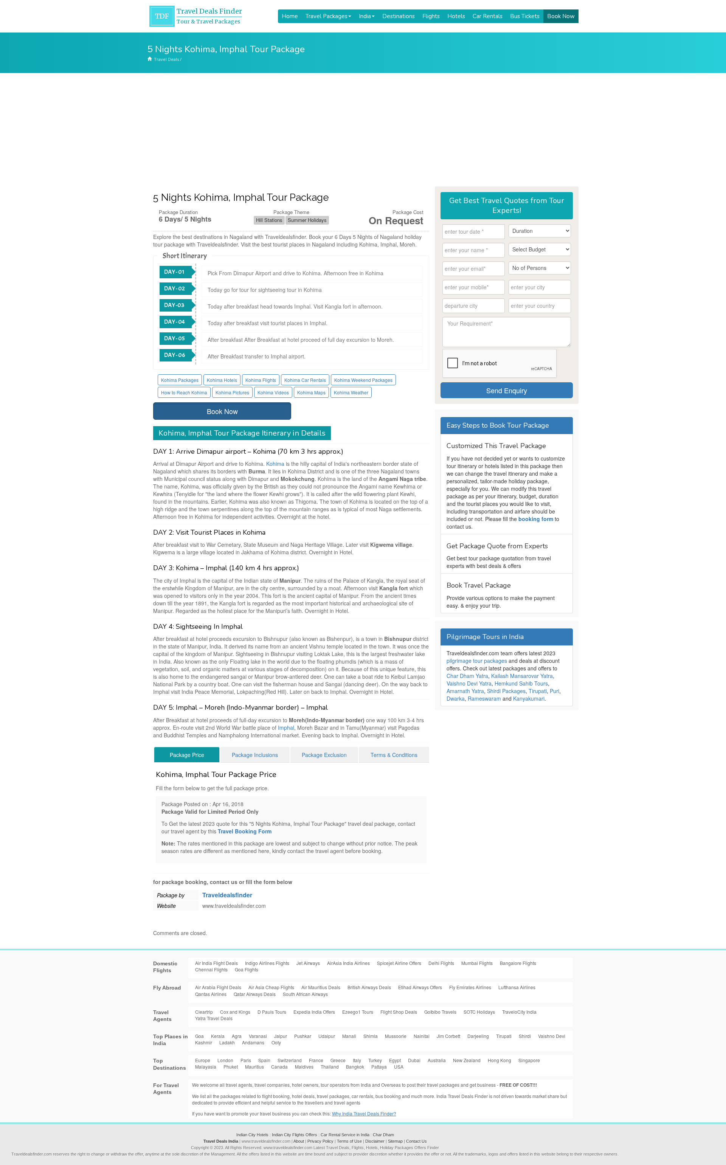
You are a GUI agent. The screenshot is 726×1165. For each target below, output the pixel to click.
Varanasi (258, 1036)
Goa (199, 1036)
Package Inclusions (255, 755)
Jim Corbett (448, 1036)
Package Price (187, 755)
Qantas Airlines (210, 994)
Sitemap (395, 1141)
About (298, 1141)
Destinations (398, 16)
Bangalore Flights (518, 963)
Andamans (253, 1042)
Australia (437, 1060)
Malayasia (205, 1066)
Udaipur (326, 1036)
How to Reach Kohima (184, 392)
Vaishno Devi (551, 1036)
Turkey (375, 1060)
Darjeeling (478, 1036)
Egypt (395, 1060)
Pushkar (302, 1036)
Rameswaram (484, 698)
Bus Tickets (525, 16)
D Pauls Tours (272, 1011)
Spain (264, 1060)
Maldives (304, 1066)
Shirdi (525, 1036)
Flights (431, 16)
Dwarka (456, 698)
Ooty (276, 1042)
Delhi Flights (441, 963)
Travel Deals (166, 59)
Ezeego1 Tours (357, 1011)
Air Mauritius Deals (320, 987)
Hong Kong (499, 1060)
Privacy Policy (320, 1141)
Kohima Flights (260, 380)
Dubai (414, 1060)
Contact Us (416, 1141)
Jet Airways (308, 963)
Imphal (286, 727)
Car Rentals (488, 16)
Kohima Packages (180, 380)
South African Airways (305, 994)
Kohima (275, 463)
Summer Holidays (307, 219)
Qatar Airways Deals (255, 994)
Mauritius (254, 1066)
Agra (237, 1036)
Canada (279, 1066)
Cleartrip (204, 1011)
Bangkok (355, 1066)
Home (290, 16)
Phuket (230, 1066)
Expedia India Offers (314, 1011)
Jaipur (280, 1036)
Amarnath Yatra (465, 691)
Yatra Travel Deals (214, 1018)
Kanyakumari (528, 698)
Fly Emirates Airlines (470, 987)
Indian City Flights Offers (294, 1134)
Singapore (529, 1060)
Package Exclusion (324, 755)
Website (166, 905)
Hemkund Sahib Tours (521, 683)
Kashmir (203, 1042)
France (316, 1060)
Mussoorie (395, 1036)
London (225, 1060)
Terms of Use (349, 1141)
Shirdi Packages (506, 691)
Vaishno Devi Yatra (469, 683)
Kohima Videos (273, 392)
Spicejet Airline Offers (399, 963)
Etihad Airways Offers (420, 987)
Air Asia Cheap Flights (271, 987)
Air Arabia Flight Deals (218, 987)
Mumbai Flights (477, 963)
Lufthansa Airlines (516, 987)
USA (398, 1066)
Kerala (218, 1036)
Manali (349, 1036)
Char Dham (383, 1134)
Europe (202, 1060)
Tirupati (538, 691)
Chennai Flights (211, 969)
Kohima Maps (311, 392)
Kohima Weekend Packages (363, 380)
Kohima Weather (351, 392)
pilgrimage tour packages (477, 660)
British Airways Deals (369, 987)
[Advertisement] (363, 130)
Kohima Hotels (222, 380)
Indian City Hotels (252, 1134)
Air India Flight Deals (216, 963)
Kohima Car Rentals (305, 380)
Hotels (456, 16)
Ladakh (227, 1042)
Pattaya (379, 1066)
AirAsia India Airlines (348, 963)
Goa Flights (246, 969)
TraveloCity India (519, 1011)
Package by (171, 895)
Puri (554, 691)
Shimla (370, 1036)
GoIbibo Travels (440, 1011)
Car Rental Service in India (345, 1134)
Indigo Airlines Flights (267, 963)
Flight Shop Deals (398, 1011)
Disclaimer (375, 1141)
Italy (357, 1060)
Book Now (561, 16)
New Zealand (467, 1060)
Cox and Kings (235, 1011)
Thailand (330, 1066)
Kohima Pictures (232, 392)
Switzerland (290, 1060)
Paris (245, 1060)
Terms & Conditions (394, 755)
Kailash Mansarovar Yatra (522, 675)
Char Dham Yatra (467, 675)
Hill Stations (269, 219)
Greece (338, 1060)
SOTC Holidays (479, 1011)
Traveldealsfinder (227, 894)
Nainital (422, 1036)
